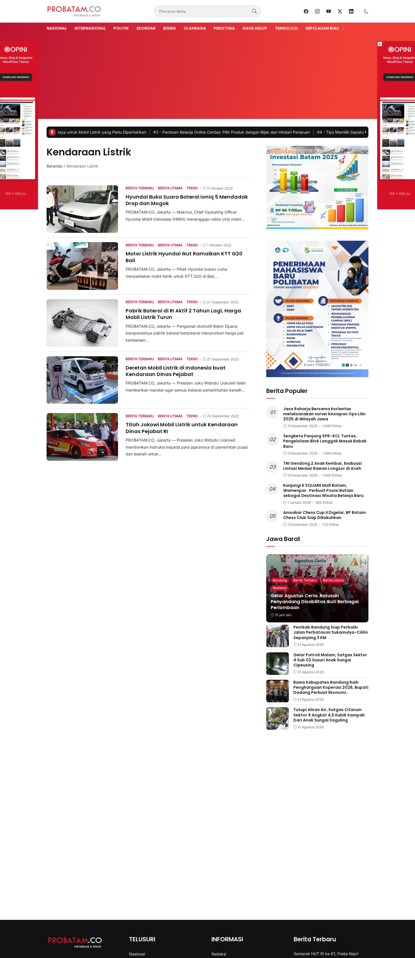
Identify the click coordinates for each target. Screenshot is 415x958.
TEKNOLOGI (286, 28)
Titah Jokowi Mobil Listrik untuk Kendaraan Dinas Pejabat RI (182, 428)
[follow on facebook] (306, 11)
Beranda (54, 166)
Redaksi (218, 954)
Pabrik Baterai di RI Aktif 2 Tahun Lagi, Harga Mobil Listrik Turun (183, 314)
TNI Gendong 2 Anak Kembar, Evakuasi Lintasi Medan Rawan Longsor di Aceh (322, 465)
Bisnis (169, 28)
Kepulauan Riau (322, 28)
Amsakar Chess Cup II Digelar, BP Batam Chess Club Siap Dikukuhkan (324, 515)
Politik (121, 28)
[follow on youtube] (328, 11)
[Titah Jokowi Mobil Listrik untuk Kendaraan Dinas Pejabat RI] (82, 457)
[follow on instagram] (317, 11)
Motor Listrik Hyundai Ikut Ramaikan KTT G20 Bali (184, 257)
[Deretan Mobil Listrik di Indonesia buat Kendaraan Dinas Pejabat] (82, 400)
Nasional (57, 28)
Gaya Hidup (255, 28)
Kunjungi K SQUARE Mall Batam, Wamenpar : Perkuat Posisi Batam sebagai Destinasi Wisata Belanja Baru (323, 490)
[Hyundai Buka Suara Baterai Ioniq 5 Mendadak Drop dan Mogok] (82, 229)
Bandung (280, 580)
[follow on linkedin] (351, 11)
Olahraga (195, 28)
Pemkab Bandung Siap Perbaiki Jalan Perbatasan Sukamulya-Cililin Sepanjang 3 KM (330, 632)
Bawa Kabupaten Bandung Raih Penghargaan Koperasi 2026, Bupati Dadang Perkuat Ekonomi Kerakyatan (330, 690)
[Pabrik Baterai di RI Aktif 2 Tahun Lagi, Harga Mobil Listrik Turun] (82, 343)
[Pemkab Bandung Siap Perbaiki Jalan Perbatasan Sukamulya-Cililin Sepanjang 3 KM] (277, 643)
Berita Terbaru (304, 580)
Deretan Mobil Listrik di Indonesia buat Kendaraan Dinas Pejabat (176, 371)
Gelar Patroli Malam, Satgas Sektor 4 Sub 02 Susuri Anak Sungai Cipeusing (330, 660)
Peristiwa (224, 28)
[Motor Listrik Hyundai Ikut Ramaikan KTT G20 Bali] (82, 286)
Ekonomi (146, 28)
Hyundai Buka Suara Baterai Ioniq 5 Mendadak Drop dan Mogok (187, 200)
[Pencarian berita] (254, 11)
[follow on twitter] (340, 11)
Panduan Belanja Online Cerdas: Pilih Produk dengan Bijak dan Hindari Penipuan (195, 132)
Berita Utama (333, 580)
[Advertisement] (207, 74)
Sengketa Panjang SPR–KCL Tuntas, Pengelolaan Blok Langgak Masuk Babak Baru (324, 441)
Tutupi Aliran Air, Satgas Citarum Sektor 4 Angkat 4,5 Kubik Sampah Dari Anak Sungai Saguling (329, 715)
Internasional (90, 28)
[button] (366, 11)
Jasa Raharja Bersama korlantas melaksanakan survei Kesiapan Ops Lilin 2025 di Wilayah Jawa (324, 414)
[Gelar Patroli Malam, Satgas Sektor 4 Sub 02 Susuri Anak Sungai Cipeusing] (277, 671)
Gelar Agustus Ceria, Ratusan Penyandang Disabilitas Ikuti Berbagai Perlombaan (315, 601)
